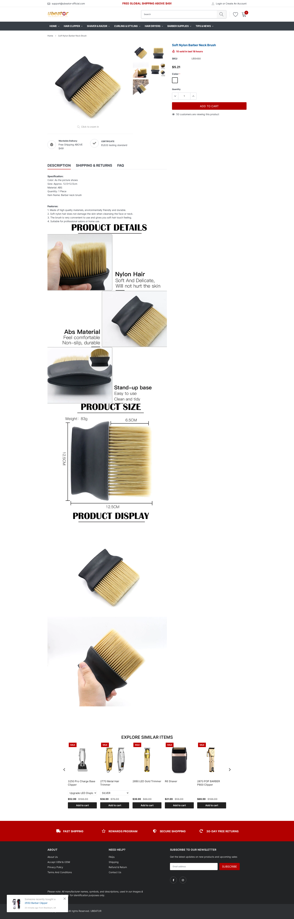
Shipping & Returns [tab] (94, 165)
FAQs (112, 856)
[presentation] (64, 769)
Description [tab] (59, 165)
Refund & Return (118, 867)
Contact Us (115, 872)
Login (219, 3)
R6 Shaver (171, 781)
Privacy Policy (55, 867)
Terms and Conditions (59, 872)
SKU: (175, 58)
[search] (221, 14)
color (176, 73)
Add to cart (82, 805)
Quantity (176, 89)
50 (177, 114)
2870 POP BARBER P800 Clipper (208, 783)
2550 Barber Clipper (36, 902)
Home (50, 35)
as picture (175, 80)
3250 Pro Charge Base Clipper (81, 783)
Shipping (114, 862)
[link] (173, 880)
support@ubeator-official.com (68, 3)
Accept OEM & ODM (58, 862)
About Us (52, 856)
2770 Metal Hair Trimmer (109, 783)
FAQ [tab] (120, 165)
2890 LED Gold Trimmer (147, 781)
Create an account (236, 3)
